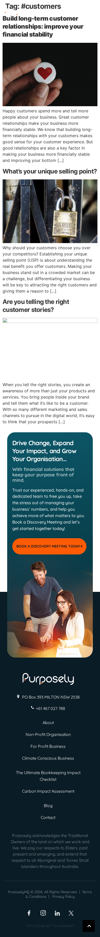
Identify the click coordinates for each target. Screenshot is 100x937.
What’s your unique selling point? (50, 171)
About (48, 722)
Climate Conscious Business (48, 758)
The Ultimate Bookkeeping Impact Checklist (48, 776)
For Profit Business (48, 746)
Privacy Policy (63, 896)
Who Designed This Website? (50, 925)
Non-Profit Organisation (48, 734)
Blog (48, 805)
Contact (48, 817)
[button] (91, 13)
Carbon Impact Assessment (48, 791)
